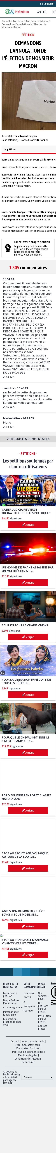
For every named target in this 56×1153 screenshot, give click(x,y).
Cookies (34, 1080)
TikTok (27, 1029)
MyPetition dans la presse (44, 1050)
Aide (41, 1073)
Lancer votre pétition (10, 1026)
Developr (8, 1114)
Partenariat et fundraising (11, 1045)
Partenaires (28, 1093)
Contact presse (42, 1059)
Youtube (28, 1042)
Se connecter (47, 3)
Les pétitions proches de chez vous (12, 1053)
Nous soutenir (29, 1073)
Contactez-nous (31, 1076)
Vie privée (22, 1080)
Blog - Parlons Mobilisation (11, 1033)
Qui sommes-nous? (43, 1028)
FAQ (17, 1076)
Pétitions (18, 21)
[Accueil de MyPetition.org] (17, 12)
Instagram (29, 1038)
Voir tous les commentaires (28, 441)
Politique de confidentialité (27, 1083)
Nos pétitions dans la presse (43, 1039)
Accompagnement (13, 1039)
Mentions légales (27, 1087)
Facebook (28, 1025)
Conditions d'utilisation (28, 1090)
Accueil (42, 12)
